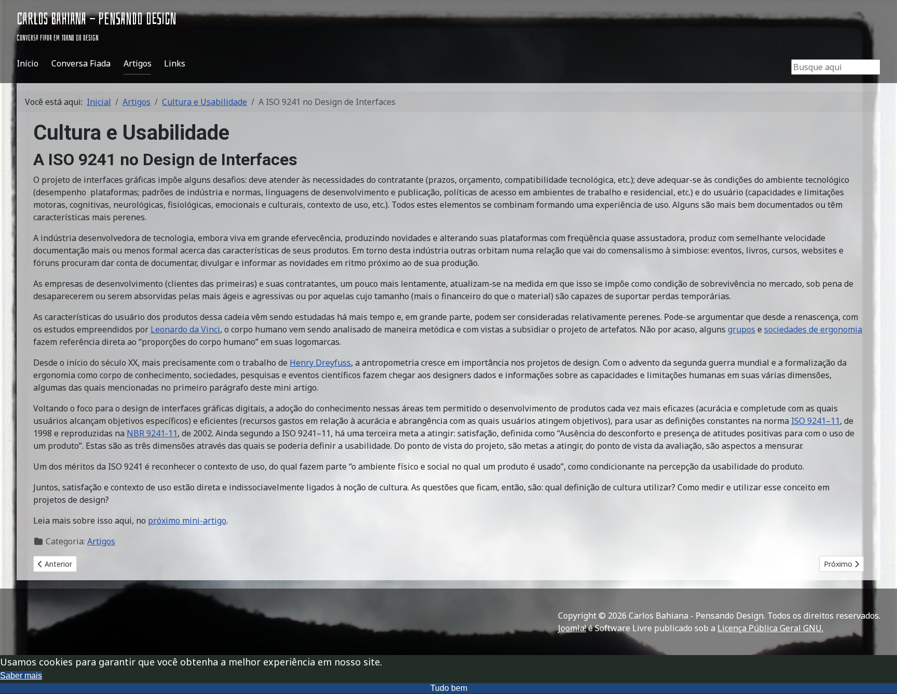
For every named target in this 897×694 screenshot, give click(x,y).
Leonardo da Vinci (185, 329)
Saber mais (21, 675)
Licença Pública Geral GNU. (770, 628)
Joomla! (572, 628)
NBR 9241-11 (152, 433)
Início (27, 63)
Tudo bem (448, 688)
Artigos (138, 63)
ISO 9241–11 (815, 420)
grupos (741, 329)
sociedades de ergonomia (813, 329)
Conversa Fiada (81, 63)
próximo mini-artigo (187, 520)
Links (174, 63)
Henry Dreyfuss (320, 362)
